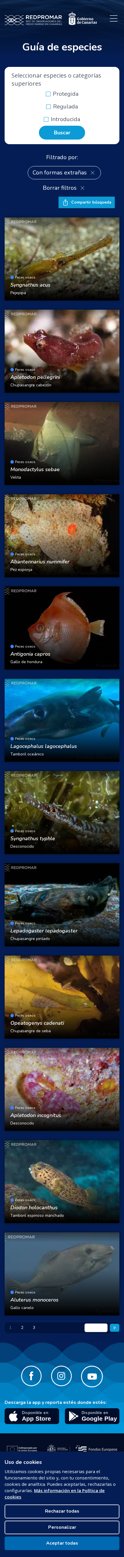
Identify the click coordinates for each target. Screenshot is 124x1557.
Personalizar (62, 1527)
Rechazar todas (62, 1511)
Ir (114, 1327)
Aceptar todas (62, 1543)
